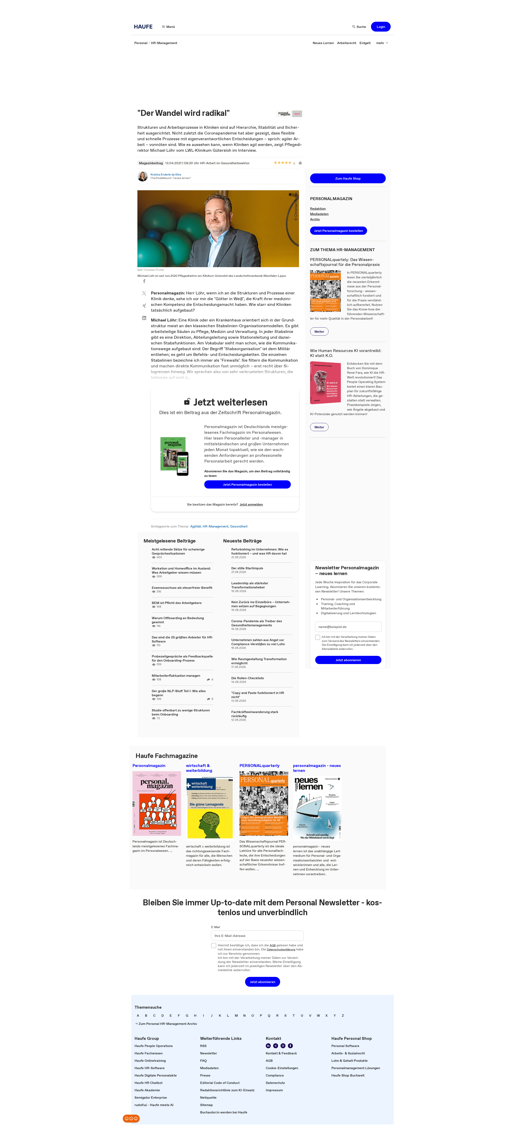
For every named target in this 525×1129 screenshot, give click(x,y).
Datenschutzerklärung (281, 949)
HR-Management (215, 526)
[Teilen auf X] (144, 293)
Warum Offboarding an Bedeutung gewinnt (178, 620)
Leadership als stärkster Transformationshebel (249, 585)
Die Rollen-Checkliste (247, 678)
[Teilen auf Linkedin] (144, 318)
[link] (140, 42)
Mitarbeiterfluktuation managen (176, 675)
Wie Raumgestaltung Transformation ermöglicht (259, 661)
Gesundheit (239, 526)
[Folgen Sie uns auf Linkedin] (268, 1045)
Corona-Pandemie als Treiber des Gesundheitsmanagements (256, 623)
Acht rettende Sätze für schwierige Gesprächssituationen (178, 551)
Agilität (195, 526)
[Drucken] (298, 163)
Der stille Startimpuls (247, 568)
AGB (273, 945)
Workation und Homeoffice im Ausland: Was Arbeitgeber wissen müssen (181, 570)
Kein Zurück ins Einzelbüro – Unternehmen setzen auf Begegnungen (260, 604)
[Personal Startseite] (144, 27)
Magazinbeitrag (151, 163)
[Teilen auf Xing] (144, 306)
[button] (381, 27)
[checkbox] (317, 637)
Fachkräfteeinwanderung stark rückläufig (254, 714)
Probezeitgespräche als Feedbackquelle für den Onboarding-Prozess (182, 658)
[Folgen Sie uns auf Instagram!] (283, 1045)
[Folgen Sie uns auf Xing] (275, 1045)
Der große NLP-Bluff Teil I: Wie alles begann (179, 693)
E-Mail (215, 927)
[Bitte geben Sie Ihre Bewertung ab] (290, 163)
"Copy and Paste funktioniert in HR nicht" (257, 695)
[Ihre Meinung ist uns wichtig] (131, 1118)
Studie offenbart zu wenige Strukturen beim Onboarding (181, 712)
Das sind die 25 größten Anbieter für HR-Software (182, 639)
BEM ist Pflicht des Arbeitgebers (177, 603)
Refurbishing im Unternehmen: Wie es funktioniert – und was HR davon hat (259, 551)
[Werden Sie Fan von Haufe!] (290, 1045)
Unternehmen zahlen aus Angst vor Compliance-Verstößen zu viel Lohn (258, 642)
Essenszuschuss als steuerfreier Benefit (182, 588)
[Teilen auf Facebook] (144, 281)
